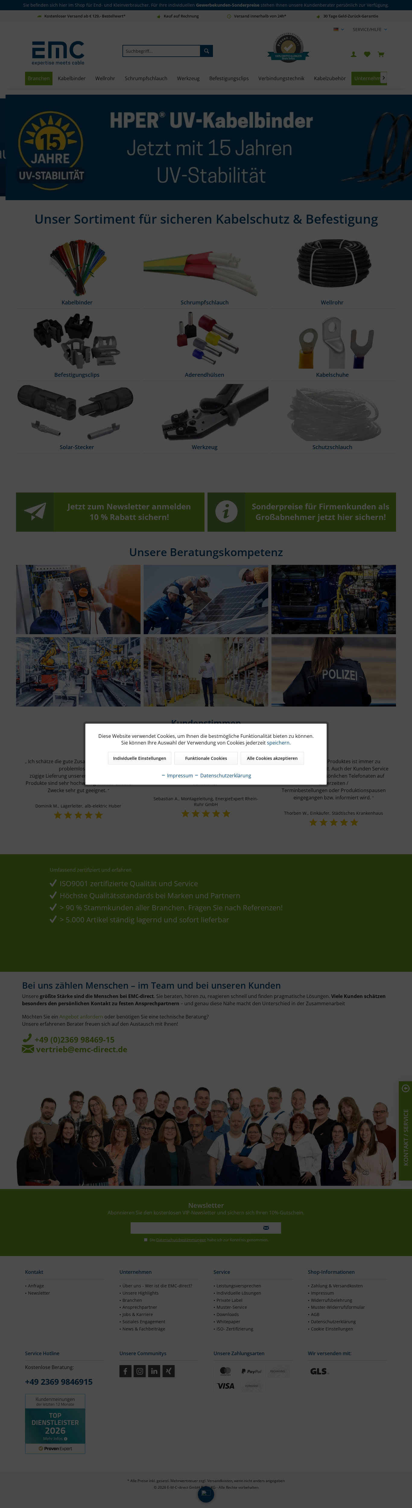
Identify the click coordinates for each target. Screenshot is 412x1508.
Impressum (179, 775)
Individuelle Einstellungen (139, 758)
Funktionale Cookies (206, 758)
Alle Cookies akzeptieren (272, 758)
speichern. (279, 742)
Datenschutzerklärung (225, 775)
